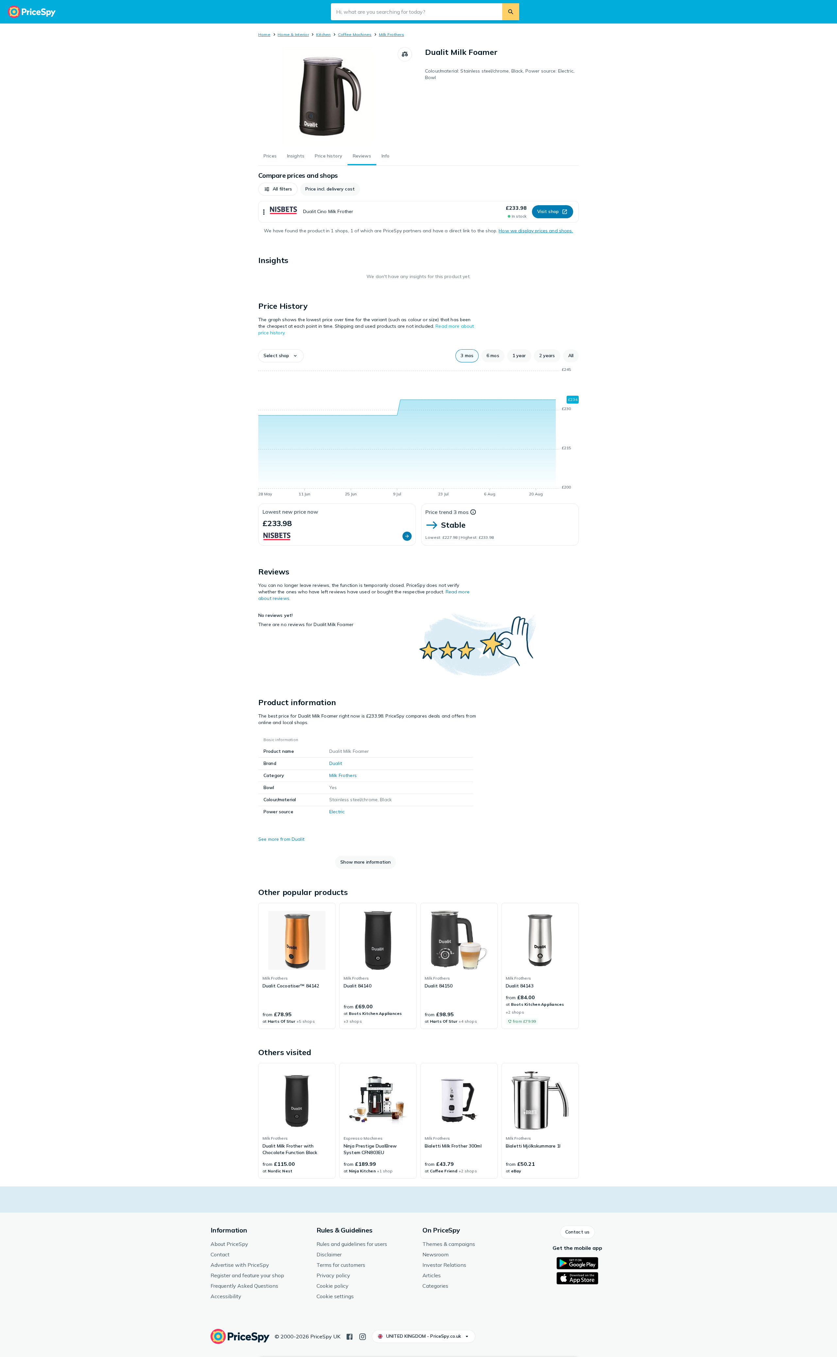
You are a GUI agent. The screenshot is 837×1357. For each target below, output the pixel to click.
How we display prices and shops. (536, 231)
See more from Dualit (281, 839)
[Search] (510, 11)
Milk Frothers (391, 34)
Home (264, 34)
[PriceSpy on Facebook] (349, 1336)
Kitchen (323, 34)
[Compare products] (405, 54)
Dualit (335, 763)
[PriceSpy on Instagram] (363, 1336)
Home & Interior (293, 34)
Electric (337, 812)
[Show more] (264, 212)
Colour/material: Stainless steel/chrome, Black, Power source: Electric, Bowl (499, 74)
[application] (418, 433)
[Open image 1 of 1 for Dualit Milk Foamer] (328, 96)
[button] (278, 189)
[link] (296, 966)
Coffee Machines (355, 34)
